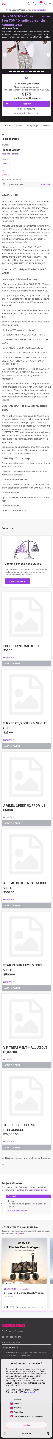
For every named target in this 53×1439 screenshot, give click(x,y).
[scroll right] (48, 55)
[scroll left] (5, 55)
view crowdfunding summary (26, 113)
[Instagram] (16, 1337)
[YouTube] (11, 1337)
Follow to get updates (17, 1210)
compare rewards (17, 581)
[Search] (29, 3)
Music (5, 163)
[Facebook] (3, 1337)
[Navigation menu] (50, 3)
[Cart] (35, 3)
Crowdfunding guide (38, 1190)
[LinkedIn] (19, 1337)
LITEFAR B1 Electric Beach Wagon (24, 1292)
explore (19, 1233)
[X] (7, 1337)
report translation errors (22, 1355)
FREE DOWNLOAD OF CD (21, 646)
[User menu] (45, 4)
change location (39, 10)
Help (22, 1190)
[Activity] (40, 3)
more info (6, 154)
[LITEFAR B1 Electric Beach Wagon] (24, 1261)
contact (15, 154)
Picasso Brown (11, 28)
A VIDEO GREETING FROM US (24, 805)
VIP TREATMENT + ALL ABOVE (25, 1047)
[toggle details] (46, 1310)
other (5, 174)
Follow (27, 104)
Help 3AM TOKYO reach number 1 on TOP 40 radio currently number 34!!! (26, 20)
